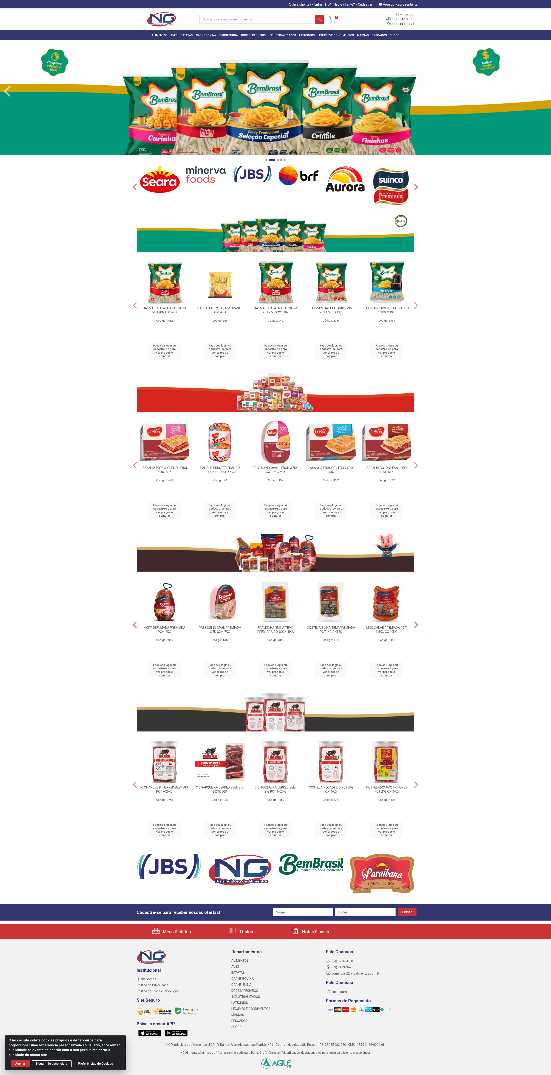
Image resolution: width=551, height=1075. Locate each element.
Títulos (245, 931)
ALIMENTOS (240, 961)
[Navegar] (7, 91)
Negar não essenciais (51, 1063)
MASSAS (237, 1015)
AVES (235, 967)
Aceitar (20, 1063)
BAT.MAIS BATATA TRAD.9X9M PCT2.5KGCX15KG (275, 310)
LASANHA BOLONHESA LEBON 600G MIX (387, 470)
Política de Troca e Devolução (158, 991)
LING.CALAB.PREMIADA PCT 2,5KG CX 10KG (386, 630)
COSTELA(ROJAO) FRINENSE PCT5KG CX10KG (386, 789)
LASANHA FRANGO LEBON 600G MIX (331, 470)
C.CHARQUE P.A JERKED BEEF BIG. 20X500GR (220, 789)
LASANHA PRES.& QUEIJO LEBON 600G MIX (164, 470)
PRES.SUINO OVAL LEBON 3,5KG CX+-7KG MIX (275, 470)
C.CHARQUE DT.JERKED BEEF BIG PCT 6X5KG (164, 789)
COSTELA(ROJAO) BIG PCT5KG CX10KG (331, 789)
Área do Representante (400, 4)
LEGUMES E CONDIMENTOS (250, 1009)
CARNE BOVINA (242, 979)
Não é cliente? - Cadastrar (352, 4)
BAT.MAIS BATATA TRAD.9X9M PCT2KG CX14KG (164, 310)
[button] (266, 160)
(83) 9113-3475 (402, 24)
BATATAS (238, 973)
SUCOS (236, 1027)
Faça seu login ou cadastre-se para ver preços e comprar (164, 351)
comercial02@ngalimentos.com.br (355, 973)
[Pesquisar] (319, 19)
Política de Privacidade (152, 985)
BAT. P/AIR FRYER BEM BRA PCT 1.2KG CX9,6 (387, 310)
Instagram (339, 992)
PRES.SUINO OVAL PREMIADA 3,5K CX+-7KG (220, 630)
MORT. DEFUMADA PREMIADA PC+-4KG (164, 630)
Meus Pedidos (176, 931)
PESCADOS (239, 1021)
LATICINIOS (239, 1003)
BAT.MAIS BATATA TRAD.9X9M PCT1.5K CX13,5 (331, 310)
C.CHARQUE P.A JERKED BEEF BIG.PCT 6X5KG (276, 789)
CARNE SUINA (241, 985)
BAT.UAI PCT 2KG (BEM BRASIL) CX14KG (220, 310)
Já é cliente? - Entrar (307, 4)
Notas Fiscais (315, 931)
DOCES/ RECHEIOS (244, 991)
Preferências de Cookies (95, 1063)
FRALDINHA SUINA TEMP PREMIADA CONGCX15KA (275, 630)
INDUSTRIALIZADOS (245, 997)
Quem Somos (146, 979)
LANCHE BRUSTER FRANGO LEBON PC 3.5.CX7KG (220, 470)
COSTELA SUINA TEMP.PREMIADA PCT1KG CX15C (331, 630)
